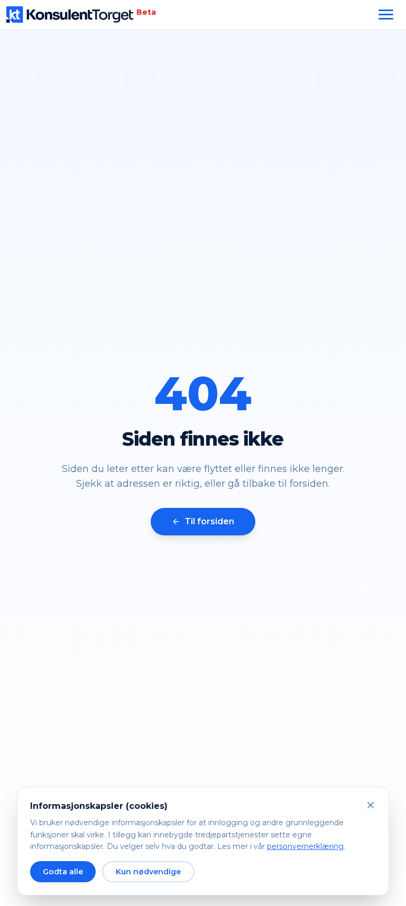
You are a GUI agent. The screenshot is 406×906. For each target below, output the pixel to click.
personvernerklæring (305, 846)
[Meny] (386, 15)
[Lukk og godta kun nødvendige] (370, 805)
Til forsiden (209, 521)
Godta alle (63, 871)
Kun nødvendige (148, 871)
